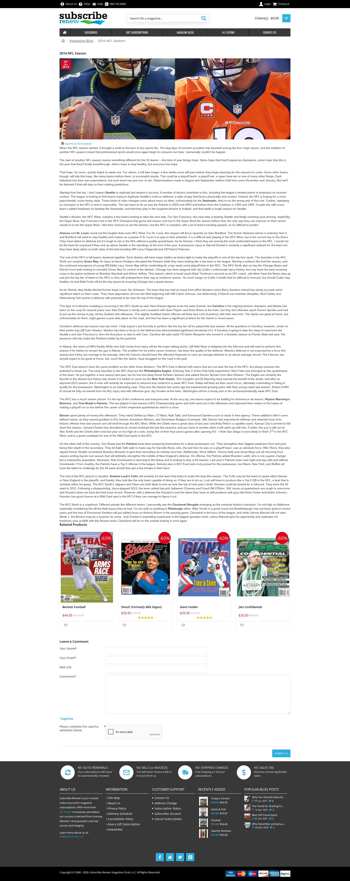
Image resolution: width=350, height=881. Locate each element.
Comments (67, 676)
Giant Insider (189, 607)
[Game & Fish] (203, 812)
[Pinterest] (190, 857)
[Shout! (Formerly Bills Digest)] (146, 567)
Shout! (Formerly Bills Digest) (141, 607)
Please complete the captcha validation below (79, 728)
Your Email (67, 658)
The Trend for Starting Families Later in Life (269, 806)
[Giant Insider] (204, 567)
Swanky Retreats (221, 831)
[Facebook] (160, 857)
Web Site (65, 667)
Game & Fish (218, 809)
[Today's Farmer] (203, 801)
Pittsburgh (176, 508)
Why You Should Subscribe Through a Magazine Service (269, 797)
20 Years (65, 812)
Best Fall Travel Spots (264, 815)
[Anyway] (203, 822)
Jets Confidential (250, 607)
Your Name (67, 648)
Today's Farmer (220, 798)
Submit (279, 753)
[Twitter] (180, 857)
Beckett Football (73, 607)
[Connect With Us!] (170, 857)
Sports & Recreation (78, 143)
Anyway (216, 820)
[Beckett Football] (87, 567)
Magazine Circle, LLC (72, 836)
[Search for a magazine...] (203, 18)
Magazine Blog (81, 41)
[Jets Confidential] (263, 567)
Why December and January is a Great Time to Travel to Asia (269, 823)
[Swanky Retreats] (203, 833)
